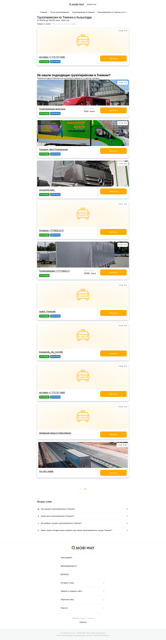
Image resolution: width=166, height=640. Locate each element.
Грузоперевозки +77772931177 (54, 271)
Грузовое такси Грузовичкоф (53, 149)
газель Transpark (47, 311)
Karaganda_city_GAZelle (51, 352)
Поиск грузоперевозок (59, 12)
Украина (83, 622)
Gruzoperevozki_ (47, 190)
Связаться (113, 58)
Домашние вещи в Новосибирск (55, 433)
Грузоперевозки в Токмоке (83, 12)
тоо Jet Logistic (46, 471)
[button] (81, 103)
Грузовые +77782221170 (51, 230)
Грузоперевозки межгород (52, 109)
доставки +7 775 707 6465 (52, 57)
